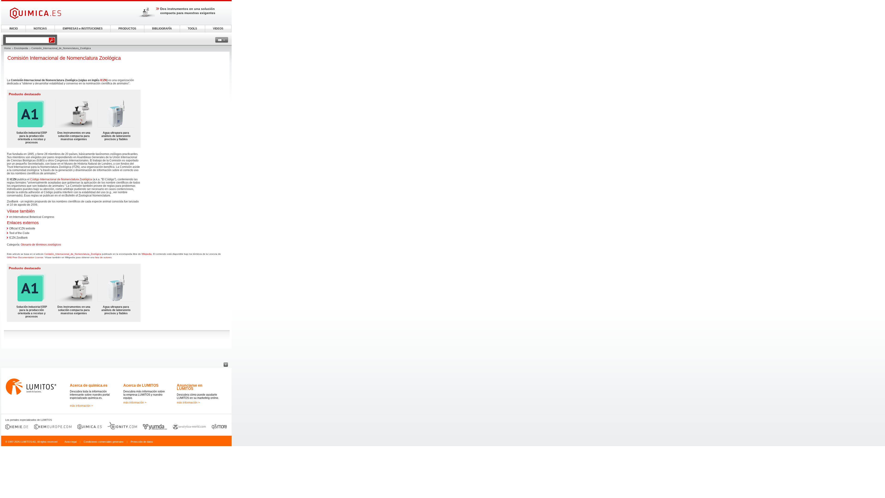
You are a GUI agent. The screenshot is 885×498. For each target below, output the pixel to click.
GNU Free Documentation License (25, 257)
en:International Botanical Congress (31, 217)
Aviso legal (71, 441)
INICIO (13, 28)
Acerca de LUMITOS (141, 385)
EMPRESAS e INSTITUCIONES (83, 28)
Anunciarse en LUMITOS (189, 387)
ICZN (103, 80)
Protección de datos (142, 441)
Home (7, 48)
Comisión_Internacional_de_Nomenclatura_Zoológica (72, 254)
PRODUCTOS (127, 28)
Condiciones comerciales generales (104, 441)
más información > (81, 405)
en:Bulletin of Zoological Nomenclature (86, 195)
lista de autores (103, 257)
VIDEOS (218, 28)
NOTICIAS (40, 28)
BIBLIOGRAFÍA (162, 28)
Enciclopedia (21, 48)
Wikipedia (147, 254)
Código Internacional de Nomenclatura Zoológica (61, 179)
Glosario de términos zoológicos (41, 244)
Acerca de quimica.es (88, 385)
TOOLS (192, 28)
